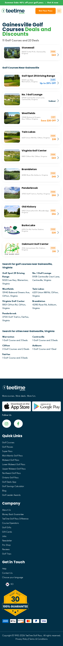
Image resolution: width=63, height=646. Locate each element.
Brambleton (38, 301)
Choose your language (12, 578)
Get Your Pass (45, 11)
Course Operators (10, 523)
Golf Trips (6, 554)
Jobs (4, 536)
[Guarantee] (31, 603)
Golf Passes (7, 447)
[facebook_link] (6, 423)
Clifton (6, 346)
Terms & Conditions (38, 639)
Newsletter (7, 541)
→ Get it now (51, 3)
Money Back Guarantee (13, 514)
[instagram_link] (18, 423)
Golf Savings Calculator (13, 486)
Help (4, 569)
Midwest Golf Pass (10, 460)
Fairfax (6, 354)
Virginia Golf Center (13, 301)
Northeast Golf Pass (11, 473)
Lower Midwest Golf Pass (13, 465)
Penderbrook (9, 314)
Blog (4, 491)
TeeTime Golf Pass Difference (15, 519)
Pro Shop (6, 545)
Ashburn (36, 346)
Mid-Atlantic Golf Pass (12, 456)
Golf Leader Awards (11, 495)
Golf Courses (8, 443)
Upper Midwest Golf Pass (14, 469)
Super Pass (7, 451)
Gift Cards (7, 532)
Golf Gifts (6, 528)
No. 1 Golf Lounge (41, 273)
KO (12, 584)
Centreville (38, 337)
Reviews (6, 549)
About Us (6, 510)
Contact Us (7, 573)
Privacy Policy (22, 639)
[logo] (31, 389)
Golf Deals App (9, 482)
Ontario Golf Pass (10, 478)
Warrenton (8, 337)
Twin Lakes (38, 289)
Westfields (8, 289)
